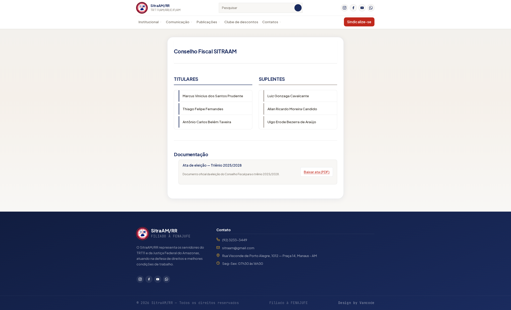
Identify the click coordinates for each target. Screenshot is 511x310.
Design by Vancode (356, 303)
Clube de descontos (241, 22)
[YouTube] (362, 7)
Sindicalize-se (359, 22)
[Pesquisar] (298, 7)
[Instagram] (344, 7)
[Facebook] (353, 7)
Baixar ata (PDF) (317, 172)
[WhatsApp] (370, 7)
